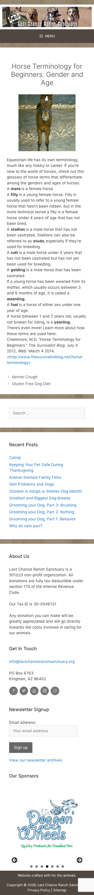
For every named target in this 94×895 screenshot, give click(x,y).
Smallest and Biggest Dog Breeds (39, 498)
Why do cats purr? (25, 526)
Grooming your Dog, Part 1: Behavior (42, 519)
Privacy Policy (39, 890)
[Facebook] (13, 691)
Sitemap (59, 890)
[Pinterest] (44, 691)
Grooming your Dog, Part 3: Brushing (42, 505)
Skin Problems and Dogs (31, 484)
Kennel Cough (24, 377)
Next (79, 860)
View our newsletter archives (35, 760)
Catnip (15, 457)
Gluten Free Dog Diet (31, 383)
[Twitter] (24, 691)
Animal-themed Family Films (35, 477)
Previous (14, 860)
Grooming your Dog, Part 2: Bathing (41, 512)
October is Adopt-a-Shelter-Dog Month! (45, 491)
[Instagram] (55, 691)
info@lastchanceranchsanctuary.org (42, 661)
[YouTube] (34, 691)
